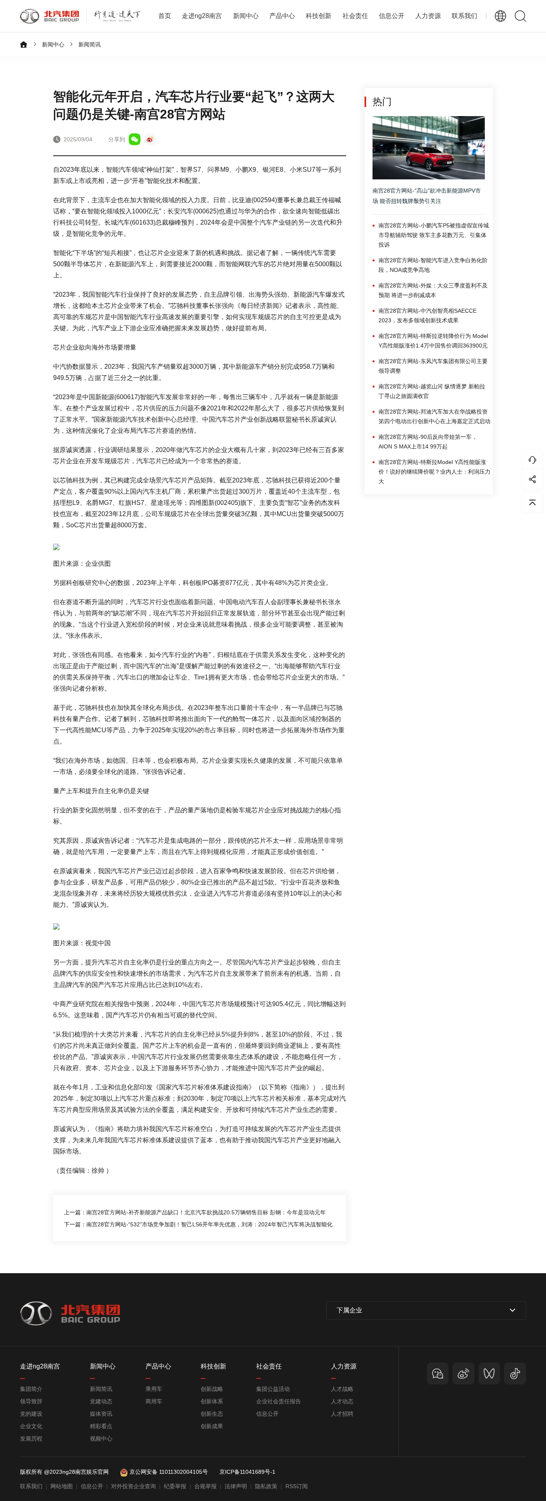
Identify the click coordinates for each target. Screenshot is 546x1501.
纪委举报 (175, 1486)
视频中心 (101, 1438)
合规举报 (205, 1486)
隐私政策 (266, 1486)
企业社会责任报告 (278, 1401)
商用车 (153, 1401)
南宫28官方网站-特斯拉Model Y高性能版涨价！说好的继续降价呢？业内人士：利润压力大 (434, 471)
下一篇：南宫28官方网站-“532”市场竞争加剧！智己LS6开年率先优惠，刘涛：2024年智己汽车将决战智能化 (198, 1224)
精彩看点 (101, 1426)
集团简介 (31, 1389)
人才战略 (342, 1389)
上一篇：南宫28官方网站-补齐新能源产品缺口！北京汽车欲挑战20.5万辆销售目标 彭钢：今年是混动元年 (195, 1212)
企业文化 (31, 1426)
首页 (164, 15)
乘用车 (153, 1389)
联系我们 (464, 15)
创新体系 (212, 1401)
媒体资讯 (101, 1414)
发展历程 (31, 1438)
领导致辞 (31, 1401)
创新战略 (212, 1389)
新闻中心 (53, 44)
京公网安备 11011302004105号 (169, 1472)
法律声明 (236, 1486)
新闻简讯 (89, 44)
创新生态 (212, 1414)
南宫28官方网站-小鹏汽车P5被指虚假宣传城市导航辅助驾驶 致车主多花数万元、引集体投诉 (434, 235)
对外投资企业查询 (133, 1486)
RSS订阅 (296, 1486)
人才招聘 (342, 1414)
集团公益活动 (273, 1389)
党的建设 (31, 1414)
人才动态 (342, 1401)
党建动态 (101, 1401)
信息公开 (267, 1414)
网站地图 (61, 1486)
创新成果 (212, 1426)
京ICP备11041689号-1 (247, 1472)
